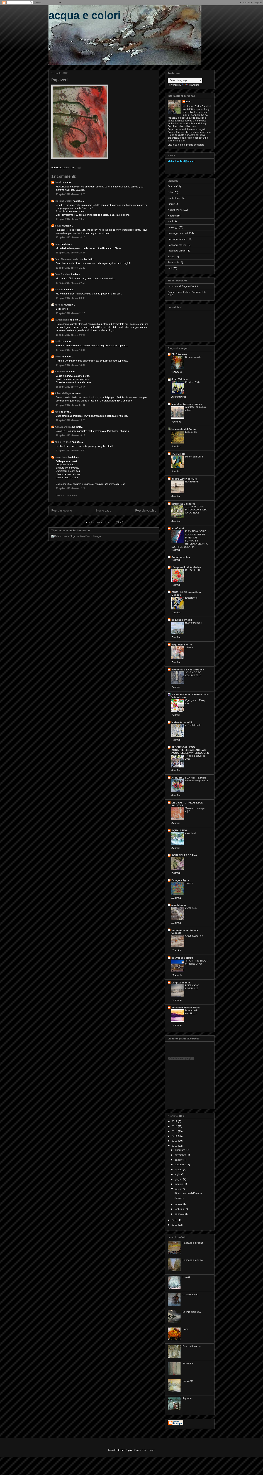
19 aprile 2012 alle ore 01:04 (70, 405)
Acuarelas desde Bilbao (185, 1007)
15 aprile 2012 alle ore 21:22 (70, 267)
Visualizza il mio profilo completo (186, 144)
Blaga (58, 225)
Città (170, 192)
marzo (178, 1204)
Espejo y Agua (180, 880)
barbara (59, 289)
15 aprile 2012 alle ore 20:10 (70, 237)
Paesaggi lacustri (177, 239)
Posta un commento (66, 495)
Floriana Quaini (63, 201)
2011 (175, 1220)
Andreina (60, 371)
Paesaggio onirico (192, 1259)
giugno (179, 1179)
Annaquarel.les (63, 427)
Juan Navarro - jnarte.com (69, 259)
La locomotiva (190, 1294)
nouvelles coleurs (182, 957)
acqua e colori (84, 15)
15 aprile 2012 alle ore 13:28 (70, 194)
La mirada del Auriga (183, 429)
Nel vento (187, 1380)
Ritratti (171, 256)
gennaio (179, 1213)
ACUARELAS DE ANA (184, 855)
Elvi (188, 101)
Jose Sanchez (62, 274)
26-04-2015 (191, 908)
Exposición (191, 432)
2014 (175, 1136)
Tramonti (173, 262)
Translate (194, 84)
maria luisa (61, 457)
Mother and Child (194, 456)
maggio (179, 1183)
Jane (57, 244)
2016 (175, 1126)
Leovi (58, 182)
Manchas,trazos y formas (186, 404)
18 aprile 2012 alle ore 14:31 (70, 350)
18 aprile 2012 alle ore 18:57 (70, 386)
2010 (175, 1224)
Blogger (151, 1450)
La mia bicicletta (191, 1311)
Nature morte (175, 209)
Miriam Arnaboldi (181, 722)
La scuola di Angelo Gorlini (183, 286)
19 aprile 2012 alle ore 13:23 (70, 420)
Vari (170, 268)
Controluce (174, 198)
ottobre (179, 1159)
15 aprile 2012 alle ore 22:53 (70, 283)
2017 (175, 1121)
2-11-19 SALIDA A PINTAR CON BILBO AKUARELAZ (196, 509)
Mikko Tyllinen (63, 442)
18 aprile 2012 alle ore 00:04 (70, 335)
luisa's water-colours (184, 478)
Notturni (172, 215)
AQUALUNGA (179, 830)
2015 (175, 1131)
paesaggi (173, 227)
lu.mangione (62, 319)
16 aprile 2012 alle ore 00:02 (70, 298)
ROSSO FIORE (193, 570)
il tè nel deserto (193, 725)
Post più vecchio (145, 510)
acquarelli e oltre (181, 644)
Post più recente (61, 510)
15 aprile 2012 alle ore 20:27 (70, 252)
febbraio (180, 1208)
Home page (103, 510)
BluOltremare (179, 354)
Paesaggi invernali (178, 233)
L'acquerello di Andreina (186, 567)
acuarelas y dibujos (183, 503)
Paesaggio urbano (192, 1242)
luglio (178, 1174)
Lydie (58, 341)
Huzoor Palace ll (193, 622)
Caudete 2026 (192, 382)
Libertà (186, 1277)
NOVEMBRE (192, 481)
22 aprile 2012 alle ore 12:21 (70, 488)
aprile (178, 1188)
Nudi (170, 221)
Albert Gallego (63, 393)
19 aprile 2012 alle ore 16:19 (70, 435)
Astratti (172, 186)
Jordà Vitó (177, 528)
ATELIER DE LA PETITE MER (188, 777)
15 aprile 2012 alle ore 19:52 (70, 219)
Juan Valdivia (179, 379)
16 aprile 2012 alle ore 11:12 (70, 313)
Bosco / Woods (193, 357)
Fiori (170, 203)
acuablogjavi (179, 905)
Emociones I (191, 597)
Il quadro (187, 1398)
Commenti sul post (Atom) (109, 522)
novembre (181, 1154)
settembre (181, 1164)
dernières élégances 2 (196, 780)
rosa (57, 411)
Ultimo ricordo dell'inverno (188, 1193)
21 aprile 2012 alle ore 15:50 (70, 450)
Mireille (59, 304)
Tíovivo (189, 883)
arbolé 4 (189, 647)
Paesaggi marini (177, 244)
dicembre (180, 1149)
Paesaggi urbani (177, 250)
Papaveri (179, 1198)
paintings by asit (181, 619)
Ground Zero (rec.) (194, 935)
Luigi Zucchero (180, 982)
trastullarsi (190, 833)
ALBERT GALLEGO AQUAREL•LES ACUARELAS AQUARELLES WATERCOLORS (190, 750)
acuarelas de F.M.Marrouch (187, 669)
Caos (185, 1329)
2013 (175, 1140)
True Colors (178, 453)
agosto (179, 1169)
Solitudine (188, 1363)
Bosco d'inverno (191, 1346)
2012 (175, 1145)
